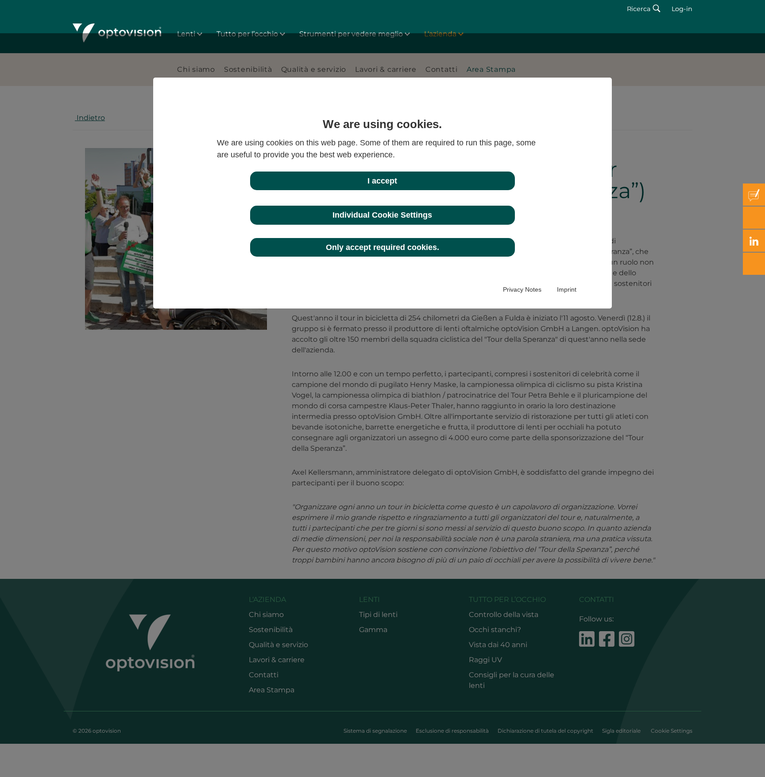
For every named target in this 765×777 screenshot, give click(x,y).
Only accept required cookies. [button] (382, 247)
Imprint (566, 289)
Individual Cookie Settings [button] (382, 215)
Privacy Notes (522, 289)
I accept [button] (382, 180)
